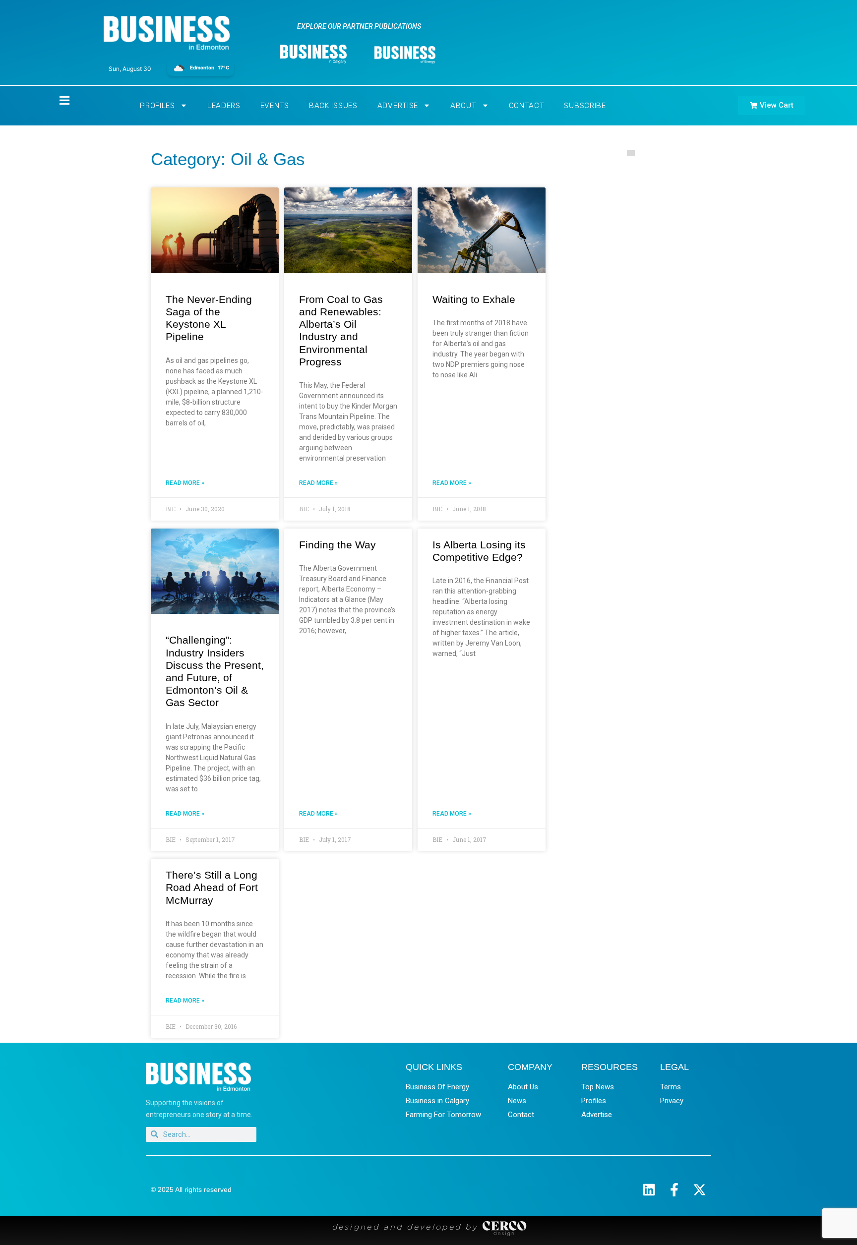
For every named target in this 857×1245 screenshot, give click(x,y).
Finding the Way (337, 544)
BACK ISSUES (333, 105)
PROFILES (157, 105)
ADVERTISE (397, 105)
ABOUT (463, 105)
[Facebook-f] (674, 1189)
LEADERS (224, 105)
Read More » (185, 482)
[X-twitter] (699, 1189)
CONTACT (527, 105)
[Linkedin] (649, 1189)
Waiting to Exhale (473, 299)
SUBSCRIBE (585, 105)
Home (56, 100)
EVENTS (274, 105)
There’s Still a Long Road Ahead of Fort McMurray (212, 887)
